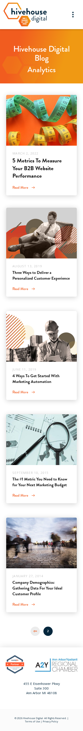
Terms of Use (32, 721)
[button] (73, 14)
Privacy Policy (50, 721)
